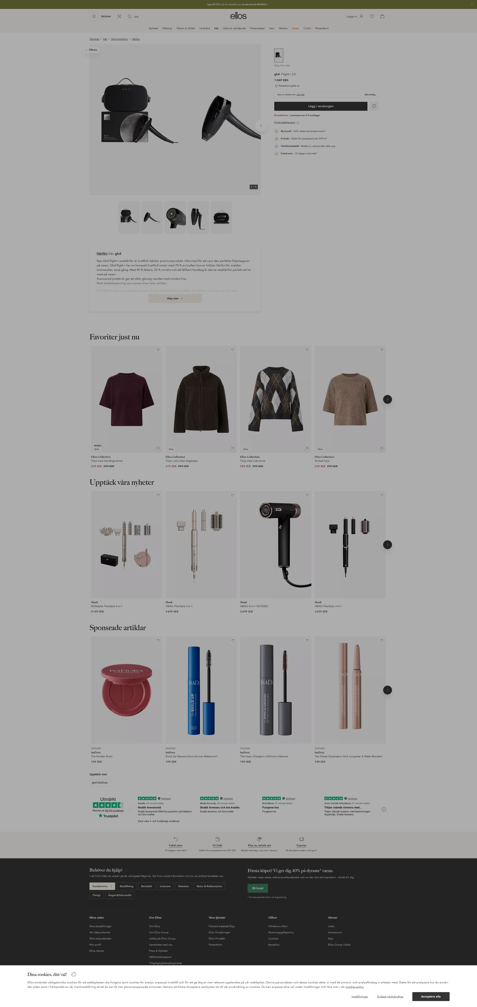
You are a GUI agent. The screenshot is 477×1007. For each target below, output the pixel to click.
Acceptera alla (431, 996)
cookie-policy (355, 987)
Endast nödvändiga (390, 996)
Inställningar (360, 996)
